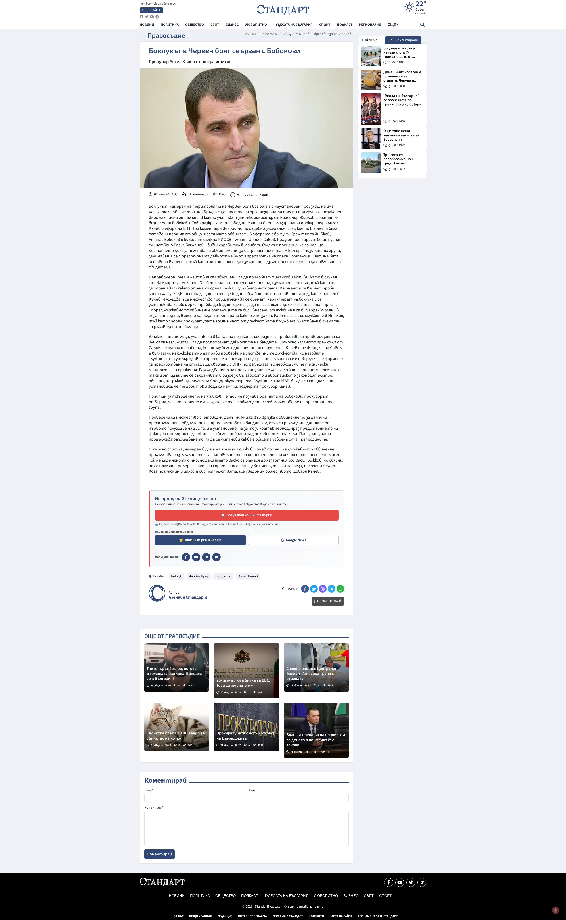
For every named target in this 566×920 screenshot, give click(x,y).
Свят (369, 896)
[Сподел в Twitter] (314, 589)
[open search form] (422, 25)
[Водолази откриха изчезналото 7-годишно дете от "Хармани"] (371, 56)
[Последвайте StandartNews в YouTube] (152, 17)
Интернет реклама (252, 916)
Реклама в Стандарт (287, 916)
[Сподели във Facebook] (305, 589)
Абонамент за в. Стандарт (378, 916)
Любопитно (326, 896)
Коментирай (330, 601)
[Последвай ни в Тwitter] (410, 882)
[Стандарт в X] (216, 557)
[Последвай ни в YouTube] (399, 882)
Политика (200, 896)
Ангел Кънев (248, 576)
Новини (250, 34)
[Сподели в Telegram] (331, 589)
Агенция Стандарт (252, 194)
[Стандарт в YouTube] (196, 557)
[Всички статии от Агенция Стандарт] (157, 593)
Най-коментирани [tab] (403, 40)
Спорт (385, 896)
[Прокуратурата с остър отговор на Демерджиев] (246, 727)
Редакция (225, 916)
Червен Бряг (198, 576)
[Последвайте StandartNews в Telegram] (157, 17)
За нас (179, 916)
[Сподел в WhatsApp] (340, 589)
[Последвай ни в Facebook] (388, 882)
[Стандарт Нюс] (162, 885)
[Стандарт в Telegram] (206, 557)
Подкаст (249, 896)
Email (253, 790)
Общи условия (200, 916)
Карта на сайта (340, 916)
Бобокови (223, 576)
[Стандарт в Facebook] (186, 557)
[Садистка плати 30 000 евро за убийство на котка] (176, 727)
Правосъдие (269, 34)
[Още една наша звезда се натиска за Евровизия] (371, 138)
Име (148, 790)
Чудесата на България (286, 896)
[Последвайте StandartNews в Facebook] (141, 17)
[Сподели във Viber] (323, 589)
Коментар (153, 807)
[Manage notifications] (555, 910)
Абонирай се (151, 10)
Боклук (176, 576)
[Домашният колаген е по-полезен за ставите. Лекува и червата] (371, 80)
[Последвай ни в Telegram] (421, 882)
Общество (225, 896)
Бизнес (350, 896)
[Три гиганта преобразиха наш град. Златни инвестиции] (371, 162)
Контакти (316, 916)
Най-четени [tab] (371, 40)
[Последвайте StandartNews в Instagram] (146, 17)
